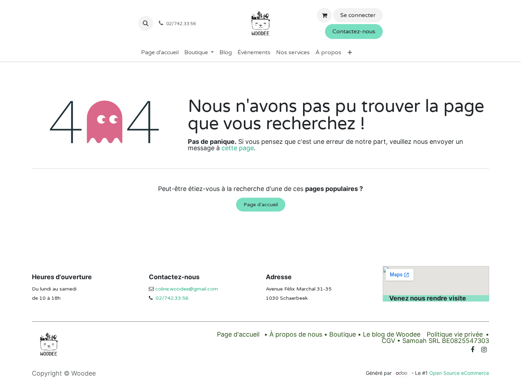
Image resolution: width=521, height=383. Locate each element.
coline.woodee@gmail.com (186, 289)
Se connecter (358, 15)
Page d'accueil (260, 205)
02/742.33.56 (172, 298)
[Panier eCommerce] (324, 15)
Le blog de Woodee (391, 334)
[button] (145, 23)
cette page (238, 148)
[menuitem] (159, 52)
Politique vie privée (455, 334)
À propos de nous (295, 334)
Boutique (342, 334)
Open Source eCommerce (459, 373)
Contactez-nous (353, 31)
